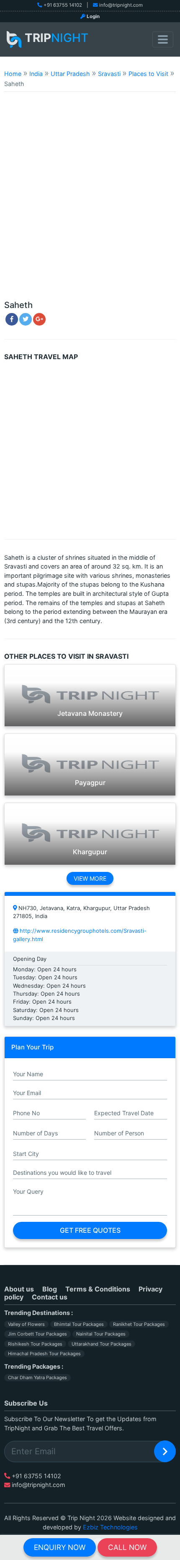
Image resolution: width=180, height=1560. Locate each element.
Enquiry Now (59, 1547)
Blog (49, 1289)
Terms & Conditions (97, 1289)
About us (19, 1289)
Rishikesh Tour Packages (35, 1344)
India (36, 73)
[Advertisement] (90, 200)
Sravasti (109, 73)
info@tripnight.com (121, 5)
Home (12, 73)
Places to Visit (148, 73)
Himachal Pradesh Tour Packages (44, 1354)
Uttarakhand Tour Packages (101, 1344)
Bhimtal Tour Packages (79, 1324)
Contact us (49, 1297)
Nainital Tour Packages (101, 1334)
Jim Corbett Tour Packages (37, 1334)
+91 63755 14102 (63, 5)
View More (90, 878)
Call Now (127, 1547)
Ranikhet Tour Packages (139, 1324)
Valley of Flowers (26, 1324)
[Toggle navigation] (162, 39)
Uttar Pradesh (70, 73)
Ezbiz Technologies (110, 1527)
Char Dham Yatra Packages (37, 1377)
